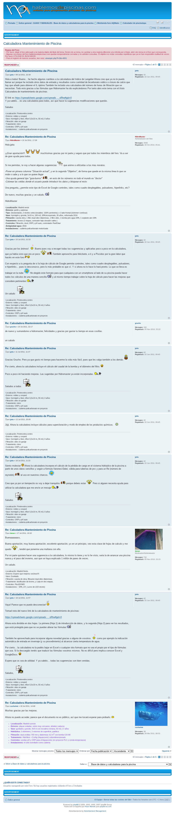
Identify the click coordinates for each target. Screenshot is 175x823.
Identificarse (165, 28)
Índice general (25, 23)
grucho (13, 327)
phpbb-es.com (105, 806)
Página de (150, 65)
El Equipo (98, 800)
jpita (12, 75)
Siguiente (166, 751)
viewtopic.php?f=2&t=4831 (56, 58)
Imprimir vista (157, 22)
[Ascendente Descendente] (123, 751)
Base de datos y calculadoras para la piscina (73, 23)
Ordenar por (84, 751)
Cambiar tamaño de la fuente (167, 22)
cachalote (14, 706)
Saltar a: (83, 764)
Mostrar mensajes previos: (43, 751)
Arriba (169, 131)
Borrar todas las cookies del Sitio (117, 800)
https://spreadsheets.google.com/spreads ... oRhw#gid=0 (43, 97)
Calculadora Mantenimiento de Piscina (32, 43)
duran (12, 533)
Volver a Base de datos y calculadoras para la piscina (27, 764)
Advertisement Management (95, 811)
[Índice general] (51, 10)
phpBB (76, 805)
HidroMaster (15, 140)
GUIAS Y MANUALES (42, 23)
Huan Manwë (90, 806)
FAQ (154, 28)
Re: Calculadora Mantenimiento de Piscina (30, 136)
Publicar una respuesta (8, 65)
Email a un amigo (162, 22)
